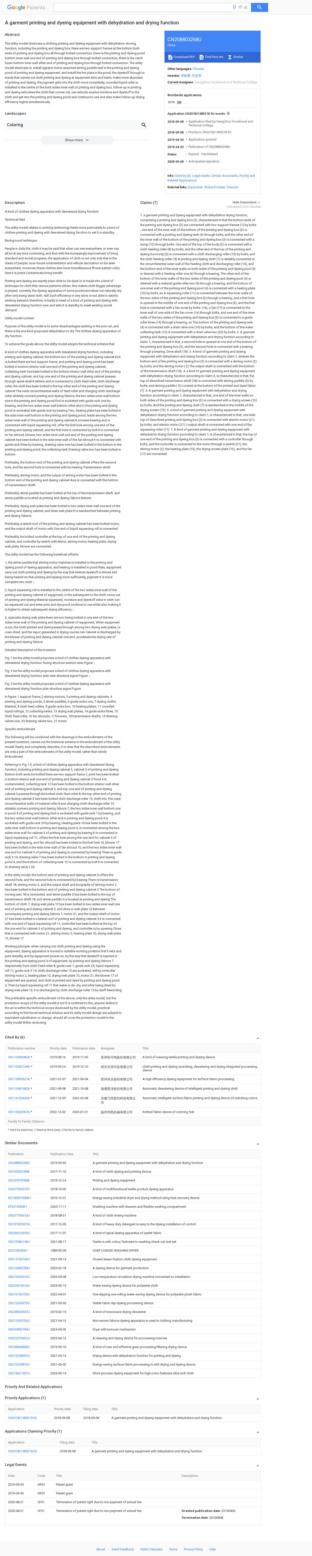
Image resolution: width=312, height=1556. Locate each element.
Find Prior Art (214, 57)
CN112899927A (19, 1079)
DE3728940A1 (18, 1250)
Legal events (201, 176)
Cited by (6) (183, 176)
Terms (173, 1549)
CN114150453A (19, 1098)
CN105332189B (18, 1171)
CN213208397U (19, 1356)
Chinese (198, 69)
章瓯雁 (185, 75)
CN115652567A (19, 1112)
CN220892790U (19, 1329)
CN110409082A (19, 1057)
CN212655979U (19, 1303)
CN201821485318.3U (22, 1418)
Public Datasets (151, 1549)
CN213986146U (19, 1242)
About (100, 1549)
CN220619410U (19, 1285)
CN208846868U (19, 1347)
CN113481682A (19, 1088)
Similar (238, 57)
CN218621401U (19, 1373)
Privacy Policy (193, 1549)
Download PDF (184, 57)
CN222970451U (19, 1338)
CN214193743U (19, 1259)
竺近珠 (196, 75)
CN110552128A (19, 1066)
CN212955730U (19, 1320)
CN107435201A (19, 1224)
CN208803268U (19, 1163)
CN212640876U (19, 1364)
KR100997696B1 (19, 1198)
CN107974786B (18, 1180)
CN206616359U (19, 1233)
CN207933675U (19, 1189)
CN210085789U (19, 1268)
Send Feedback (123, 1549)
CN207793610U (19, 1215)
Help (212, 1549)
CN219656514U (19, 1277)
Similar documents (225, 176)
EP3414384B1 (17, 1206)
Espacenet (195, 187)
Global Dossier (214, 187)
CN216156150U (19, 1294)
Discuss (232, 187)
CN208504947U (19, 1312)
